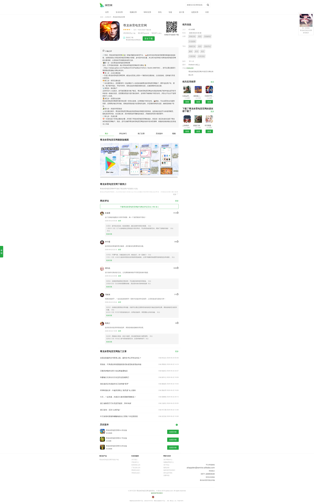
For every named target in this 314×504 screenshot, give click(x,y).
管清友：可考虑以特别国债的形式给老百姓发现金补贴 (120, 364)
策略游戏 (192, 36)
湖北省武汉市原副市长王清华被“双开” (114, 384)
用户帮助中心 (168, 459)
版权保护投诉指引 (169, 470)
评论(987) (123, 133)
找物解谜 (207, 36)
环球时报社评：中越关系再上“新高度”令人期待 (118, 390)
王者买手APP (209, 96)
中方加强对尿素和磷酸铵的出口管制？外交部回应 (119, 416)
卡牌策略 (192, 56)
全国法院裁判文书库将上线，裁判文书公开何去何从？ (120, 358)
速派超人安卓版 (198, 96)
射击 (196, 51)
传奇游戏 (201, 56)
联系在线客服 (210, 477)
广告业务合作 (135, 467)
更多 (177, 201)
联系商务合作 (135, 465)
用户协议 (166, 465)
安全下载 (148, 38)
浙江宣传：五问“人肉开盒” (110, 409)
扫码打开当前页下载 (171, 34)
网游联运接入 (135, 470)
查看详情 (173, 432)
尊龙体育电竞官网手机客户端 (109, 459)
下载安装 (148, 30)
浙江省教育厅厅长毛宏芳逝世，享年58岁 (115, 403)
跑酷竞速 (192, 46)
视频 (174, 133)
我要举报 (166, 475)
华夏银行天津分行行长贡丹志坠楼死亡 (114, 377)
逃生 (202, 51)
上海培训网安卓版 (187, 125)
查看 (187, 102)
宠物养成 (207, 46)
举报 (1, 251)
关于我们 (134, 459)
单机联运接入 (135, 473)
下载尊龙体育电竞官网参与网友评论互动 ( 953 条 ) (139, 206)
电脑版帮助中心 (169, 462)
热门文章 (141, 133)
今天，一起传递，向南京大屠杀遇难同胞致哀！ (118, 397)
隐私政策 (190, 68)
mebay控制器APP (187, 96)
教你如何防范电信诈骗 (207, 480)
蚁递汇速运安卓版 (198, 125)
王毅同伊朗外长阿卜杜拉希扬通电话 (114, 371)
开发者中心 (135, 462)
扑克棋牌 (192, 41)
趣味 (190, 51)
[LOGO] (106, 5)
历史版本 (159, 133)
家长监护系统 (168, 473)
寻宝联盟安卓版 (209, 125)
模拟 (199, 36)
